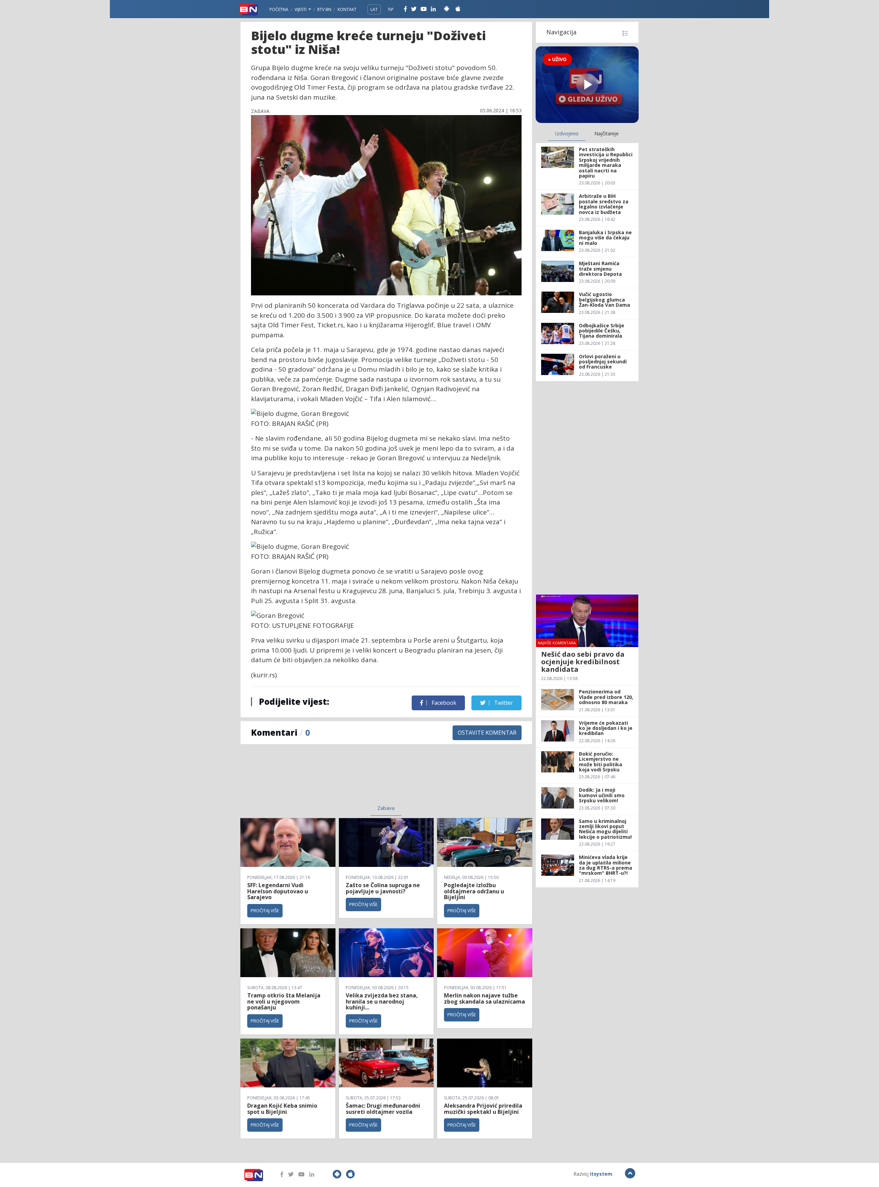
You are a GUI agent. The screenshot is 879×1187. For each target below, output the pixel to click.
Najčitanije (606, 133)
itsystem (601, 1174)
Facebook (443, 702)
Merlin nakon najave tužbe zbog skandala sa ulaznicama (484, 998)
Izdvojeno (567, 133)
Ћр (390, 9)
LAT (374, 9)
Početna (279, 9)
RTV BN (324, 9)
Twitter (503, 702)
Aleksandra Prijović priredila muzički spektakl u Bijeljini (483, 1109)
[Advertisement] (330, 778)
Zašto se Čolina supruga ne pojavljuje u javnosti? (383, 888)
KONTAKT (347, 9)
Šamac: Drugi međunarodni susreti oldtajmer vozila (383, 1109)
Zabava (386, 807)
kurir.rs (264, 674)
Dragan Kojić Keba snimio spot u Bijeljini (282, 1109)
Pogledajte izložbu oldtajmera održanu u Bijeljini (474, 891)
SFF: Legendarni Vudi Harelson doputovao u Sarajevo (277, 891)
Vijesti (301, 9)
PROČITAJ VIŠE (265, 910)
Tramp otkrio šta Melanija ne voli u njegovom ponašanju (283, 1001)
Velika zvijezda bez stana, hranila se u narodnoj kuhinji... (382, 1001)
